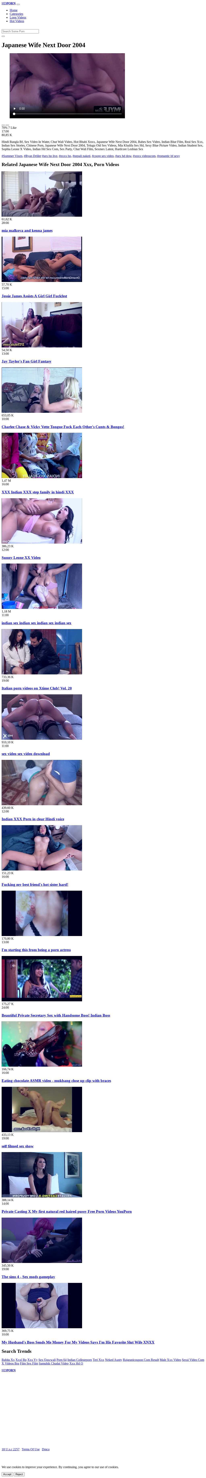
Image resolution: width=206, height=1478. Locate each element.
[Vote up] (3, 125)
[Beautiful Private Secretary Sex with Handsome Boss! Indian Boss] (42, 1000)
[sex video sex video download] (42, 738)
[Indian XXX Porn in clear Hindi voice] (42, 804)
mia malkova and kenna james (27, 230)
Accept (7, 1474)
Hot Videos (17, 21)
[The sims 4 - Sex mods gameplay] (42, 1262)
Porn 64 (62, 1360)
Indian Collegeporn (79, 1360)
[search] (3, 36)
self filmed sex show (18, 1146)
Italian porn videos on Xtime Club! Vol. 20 (37, 688)
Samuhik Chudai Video (54, 1363)
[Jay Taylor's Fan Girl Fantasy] (42, 346)
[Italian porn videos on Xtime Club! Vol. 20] (42, 673)
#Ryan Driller (32, 156)
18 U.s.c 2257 (11, 1449)
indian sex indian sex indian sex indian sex (36, 623)
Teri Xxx (98, 1360)
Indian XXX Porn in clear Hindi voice (33, 819)
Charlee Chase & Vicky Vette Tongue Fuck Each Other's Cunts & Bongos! (63, 427)
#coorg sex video (103, 156)
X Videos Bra (10, 1363)
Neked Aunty (113, 1360)
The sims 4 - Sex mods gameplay (28, 1277)
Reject (19, 1474)
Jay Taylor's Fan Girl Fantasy (27, 361)
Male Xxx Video (170, 1360)
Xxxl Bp (21, 1360)
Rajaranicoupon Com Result (141, 1360)
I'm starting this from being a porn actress (36, 950)
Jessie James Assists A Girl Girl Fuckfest (34, 296)
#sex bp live (49, 156)
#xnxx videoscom (144, 156)
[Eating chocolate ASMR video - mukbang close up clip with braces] (42, 1065)
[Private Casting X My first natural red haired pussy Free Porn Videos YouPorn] (42, 1196)
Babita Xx (8, 1360)
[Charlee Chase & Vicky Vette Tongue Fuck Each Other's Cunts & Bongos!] (42, 411)
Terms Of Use (31, 1449)
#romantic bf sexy (168, 156)
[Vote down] (7, 125)
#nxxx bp (65, 156)
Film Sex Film (29, 1363)
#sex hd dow (123, 156)
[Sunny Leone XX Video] (42, 542)
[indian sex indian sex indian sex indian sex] (42, 608)
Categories (16, 14)
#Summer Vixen (12, 156)
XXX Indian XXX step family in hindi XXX (38, 492)
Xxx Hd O (76, 1363)
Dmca (45, 1449)
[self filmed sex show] (42, 1131)
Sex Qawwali (47, 1360)
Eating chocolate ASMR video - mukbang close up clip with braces (56, 1081)
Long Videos (18, 17)
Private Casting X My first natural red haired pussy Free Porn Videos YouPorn (67, 1211)
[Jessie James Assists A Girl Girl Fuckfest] (42, 281)
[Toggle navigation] (18, 4)
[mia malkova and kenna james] (42, 215)
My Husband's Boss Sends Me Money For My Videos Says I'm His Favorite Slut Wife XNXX (78, 1342)
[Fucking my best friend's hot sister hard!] (42, 869)
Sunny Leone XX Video (21, 557)
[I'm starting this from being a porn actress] (42, 935)
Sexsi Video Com (193, 1360)
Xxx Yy (32, 1360)
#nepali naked (81, 156)
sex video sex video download (26, 754)
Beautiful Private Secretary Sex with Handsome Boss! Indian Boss (56, 1015)
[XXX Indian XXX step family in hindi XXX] (42, 477)
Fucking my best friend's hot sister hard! (35, 884)
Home (14, 10)
